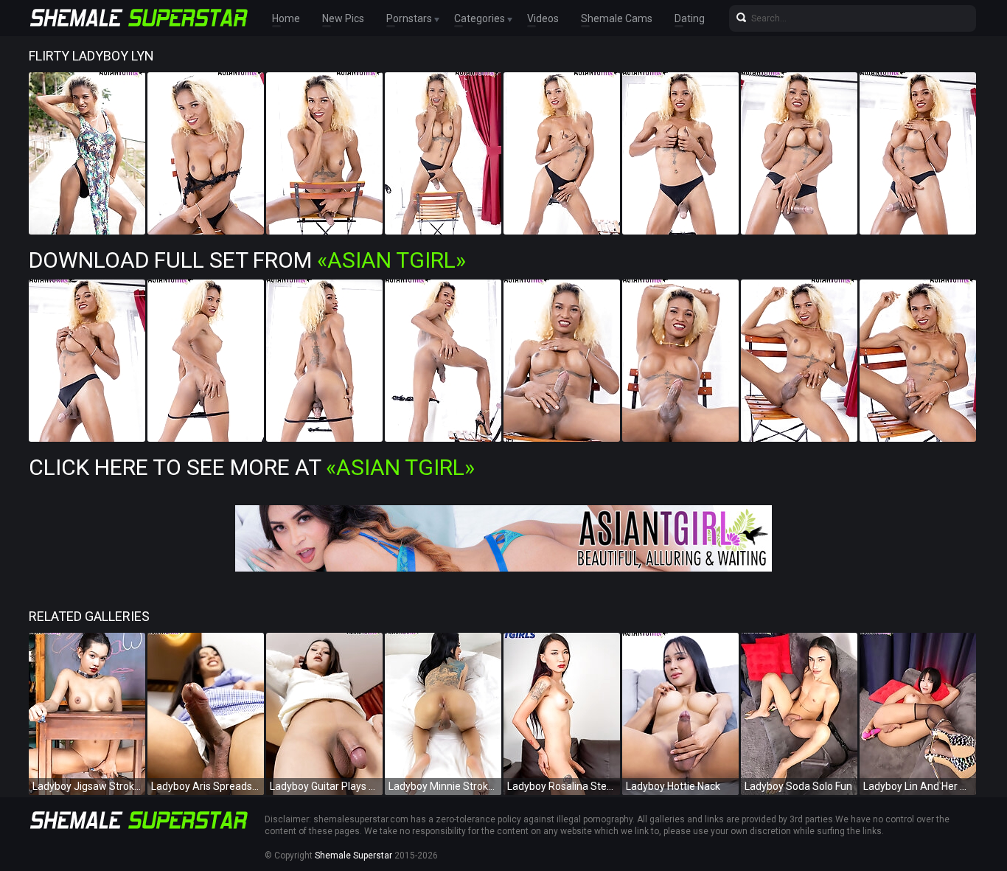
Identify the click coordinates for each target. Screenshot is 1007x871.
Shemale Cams (616, 18)
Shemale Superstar (353, 855)
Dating (690, 18)
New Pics (343, 18)
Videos (543, 18)
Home (286, 18)
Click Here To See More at (252, 467)
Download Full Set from (247, 260)
